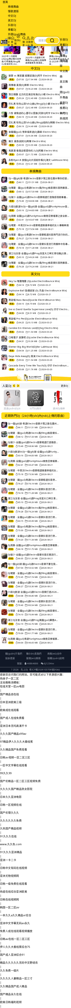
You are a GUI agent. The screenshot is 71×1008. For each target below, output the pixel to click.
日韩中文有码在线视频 (13, 868)
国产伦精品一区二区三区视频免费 (20, 781)
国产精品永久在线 (11, 994)
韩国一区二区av (9, 907)
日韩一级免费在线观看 (13, 883)
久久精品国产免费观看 (13, 749)
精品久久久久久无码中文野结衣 (19, 962)
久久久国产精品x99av (13, 734)
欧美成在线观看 (9, 710)
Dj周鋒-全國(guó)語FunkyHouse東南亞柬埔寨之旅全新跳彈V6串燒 (39, 215)
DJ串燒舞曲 (64, 52)
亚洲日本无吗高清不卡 (13, 726)
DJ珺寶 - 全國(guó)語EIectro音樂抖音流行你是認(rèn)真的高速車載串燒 (33, 582)
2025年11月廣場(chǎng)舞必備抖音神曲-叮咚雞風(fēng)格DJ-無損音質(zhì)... (11, 60)
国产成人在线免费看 (12, 718)
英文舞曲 (64, 84)
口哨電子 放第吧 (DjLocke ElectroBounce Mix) (34, 337)
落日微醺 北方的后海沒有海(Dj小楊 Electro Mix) (34, 94)
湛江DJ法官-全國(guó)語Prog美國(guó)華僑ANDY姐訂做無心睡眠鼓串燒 (33, 620)
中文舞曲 (64, 73)
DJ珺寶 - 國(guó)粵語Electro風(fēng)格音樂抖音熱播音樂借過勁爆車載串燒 (33, 526)
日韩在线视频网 (9, 899)
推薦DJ (64, 108)
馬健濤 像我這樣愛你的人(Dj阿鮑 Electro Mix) (33, 150)
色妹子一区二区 (9, 678)
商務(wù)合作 (54, 653)
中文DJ (12, 16)
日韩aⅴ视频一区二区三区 (15, 757)
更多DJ (64, 385)
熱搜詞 (64, 118)
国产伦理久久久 (9, 812)
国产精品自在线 (9, 694)
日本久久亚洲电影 (11, 797)
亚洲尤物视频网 (9, 876)
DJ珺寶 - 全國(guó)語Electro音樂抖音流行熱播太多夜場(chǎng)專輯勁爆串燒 (33, 629)
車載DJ (12, 29)
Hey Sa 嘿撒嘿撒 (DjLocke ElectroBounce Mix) (34, 281)
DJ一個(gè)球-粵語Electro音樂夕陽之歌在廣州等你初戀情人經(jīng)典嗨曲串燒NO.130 (39, 178)
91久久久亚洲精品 (11, 852)
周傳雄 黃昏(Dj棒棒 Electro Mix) (26, 84)
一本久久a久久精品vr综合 (15, 915)
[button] (14, 385)
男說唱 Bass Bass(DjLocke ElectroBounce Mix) (34, 299)
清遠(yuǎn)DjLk (12, 408)
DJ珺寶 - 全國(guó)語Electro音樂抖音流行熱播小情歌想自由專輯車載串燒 (33, 535)
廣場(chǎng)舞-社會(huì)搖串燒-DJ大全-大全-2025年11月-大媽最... (59, 60)
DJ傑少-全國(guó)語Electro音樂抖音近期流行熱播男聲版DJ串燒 (33, 554)
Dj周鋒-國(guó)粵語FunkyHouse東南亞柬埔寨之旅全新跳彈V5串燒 (33, 638)
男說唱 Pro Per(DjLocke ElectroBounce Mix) (33, 318)
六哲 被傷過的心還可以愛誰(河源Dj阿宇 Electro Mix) (37, 113)
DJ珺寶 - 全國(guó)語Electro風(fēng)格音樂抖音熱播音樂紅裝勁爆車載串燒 (39, 262)
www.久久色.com (11, 844)
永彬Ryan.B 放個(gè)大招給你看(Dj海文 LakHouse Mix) (38, 159)
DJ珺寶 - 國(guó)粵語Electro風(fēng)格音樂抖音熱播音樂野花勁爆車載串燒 (39, 187)
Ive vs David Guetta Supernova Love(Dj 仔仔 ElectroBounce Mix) (39, 309)
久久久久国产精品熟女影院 (16, 789)
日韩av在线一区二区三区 (15, 939)
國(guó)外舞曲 (64, 94)
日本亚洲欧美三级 (11, 702)
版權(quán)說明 (55, 658)
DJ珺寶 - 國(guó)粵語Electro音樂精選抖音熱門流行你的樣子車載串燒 (39, 234)
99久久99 (6, 773)
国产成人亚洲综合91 (12, 955)
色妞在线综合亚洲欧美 (13, 891)
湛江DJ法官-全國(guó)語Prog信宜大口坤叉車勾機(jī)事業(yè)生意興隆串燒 (39, 253)
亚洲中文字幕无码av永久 (15, 923)
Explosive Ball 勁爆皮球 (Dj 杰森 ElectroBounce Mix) (38, 290)
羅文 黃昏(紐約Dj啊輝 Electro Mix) (27, 141)
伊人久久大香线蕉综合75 (15, 947)
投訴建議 (10, 658)
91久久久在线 (8, 836)
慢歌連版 (13, 11)
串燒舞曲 (13, 6)
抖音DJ (12, 25)
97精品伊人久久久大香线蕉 (16, 741)
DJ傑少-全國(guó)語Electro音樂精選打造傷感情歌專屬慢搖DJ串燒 (39, 197)
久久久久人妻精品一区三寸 (16, 978)
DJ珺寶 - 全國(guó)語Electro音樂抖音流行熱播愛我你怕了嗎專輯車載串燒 (33, 601)
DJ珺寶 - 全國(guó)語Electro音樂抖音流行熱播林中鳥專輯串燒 (39, 244)
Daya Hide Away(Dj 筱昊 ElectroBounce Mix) (34, 356)
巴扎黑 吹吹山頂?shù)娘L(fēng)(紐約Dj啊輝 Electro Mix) (39, 122)
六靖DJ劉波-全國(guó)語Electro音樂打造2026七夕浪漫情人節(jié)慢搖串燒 (33, 591)
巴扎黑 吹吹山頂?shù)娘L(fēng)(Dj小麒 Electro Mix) (37, 103)
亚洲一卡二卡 (8, 860)
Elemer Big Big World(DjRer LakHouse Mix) (33, 346)
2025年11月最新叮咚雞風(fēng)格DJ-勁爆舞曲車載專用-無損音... (35, 60)
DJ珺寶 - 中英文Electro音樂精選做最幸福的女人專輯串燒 (39, 225)
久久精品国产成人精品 (13, 986)
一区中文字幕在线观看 (13, 765)
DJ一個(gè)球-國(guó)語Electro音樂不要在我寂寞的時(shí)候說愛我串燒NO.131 (33, 563)
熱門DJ (64, 113)
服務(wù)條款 (33, 658)
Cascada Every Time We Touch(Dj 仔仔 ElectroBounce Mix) (39, 365)
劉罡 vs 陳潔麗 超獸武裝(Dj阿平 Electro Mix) (33, 75)
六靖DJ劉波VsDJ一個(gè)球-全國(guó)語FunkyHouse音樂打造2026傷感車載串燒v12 (39, 206)
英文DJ (12, 20)
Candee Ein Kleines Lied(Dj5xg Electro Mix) (33, 328)
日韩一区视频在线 (11, 805)
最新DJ (64, 102)
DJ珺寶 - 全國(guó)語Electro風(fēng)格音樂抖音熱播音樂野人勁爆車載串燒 (33, 610)
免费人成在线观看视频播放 (16, 931)
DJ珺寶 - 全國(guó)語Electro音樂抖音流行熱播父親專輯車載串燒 (33, 517)
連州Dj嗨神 (59, 408)
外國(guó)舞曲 (17, 34)
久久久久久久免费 (11, 820)
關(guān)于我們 (13, 653)
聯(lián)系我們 (34, 653)
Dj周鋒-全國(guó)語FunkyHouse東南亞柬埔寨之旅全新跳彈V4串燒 (33, 545)
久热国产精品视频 (11, 828)
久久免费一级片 (9, 970)
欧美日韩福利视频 (11, 1002)
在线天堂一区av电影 (12, 686)
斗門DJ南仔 (35, 408)
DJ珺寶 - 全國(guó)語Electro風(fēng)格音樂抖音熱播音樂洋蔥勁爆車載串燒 (33, 573)
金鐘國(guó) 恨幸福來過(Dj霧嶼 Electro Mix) (32, 131)
